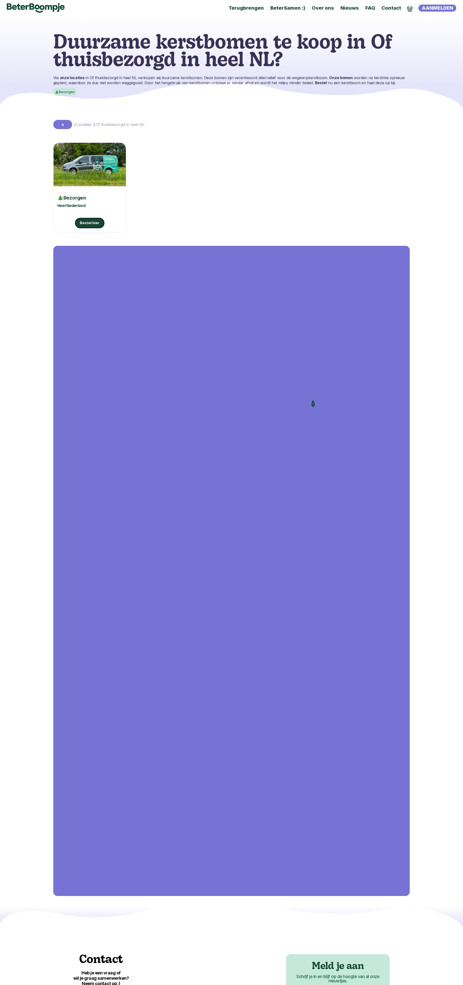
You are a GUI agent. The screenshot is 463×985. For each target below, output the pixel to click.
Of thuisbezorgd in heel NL (120, 124)
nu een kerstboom (338, 82)
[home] (36, 8)
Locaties (83, 124)
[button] (313, 403)
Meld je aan (338, 966)
